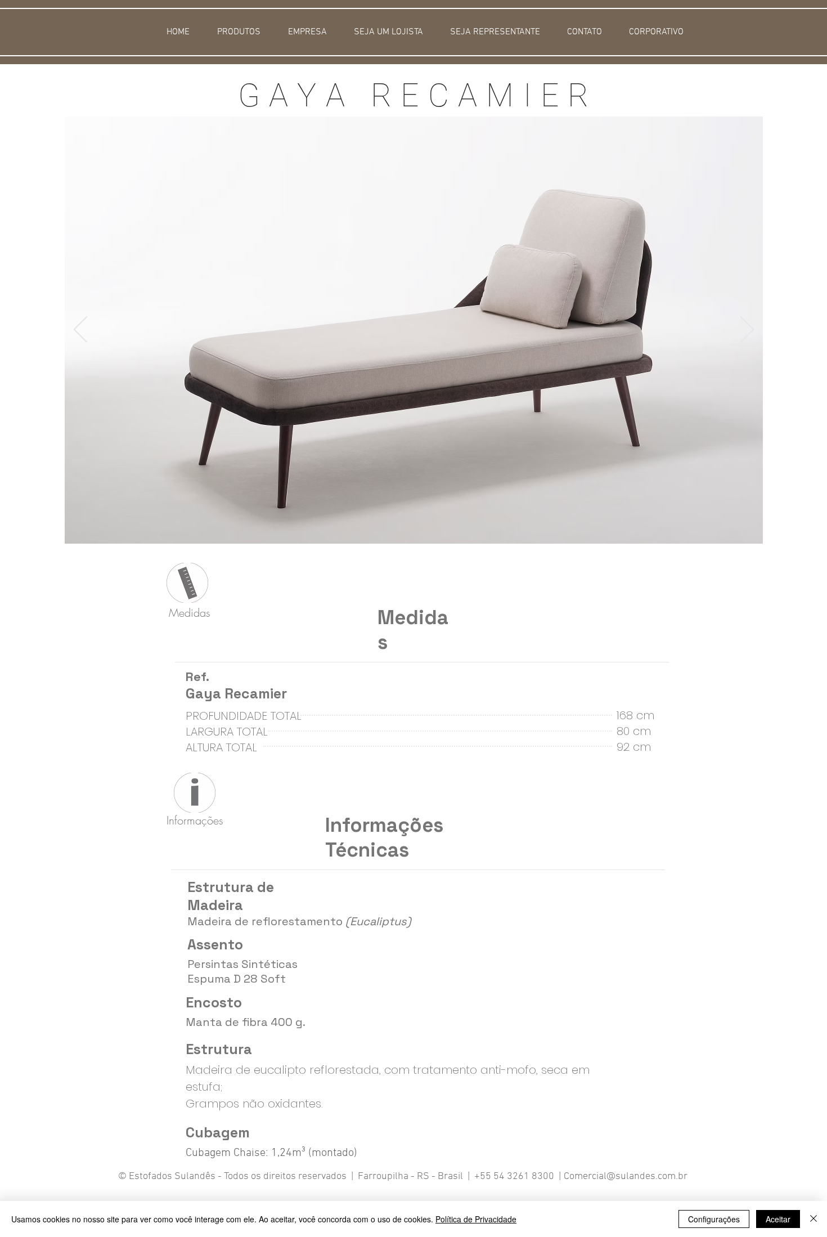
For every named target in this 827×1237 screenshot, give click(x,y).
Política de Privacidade (475, 1219)
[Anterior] (80, 330)
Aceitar (778, 1219)
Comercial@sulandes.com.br (625, 1176)
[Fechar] (813, 1219)
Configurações (714, 1219)
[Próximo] (747, 330)
